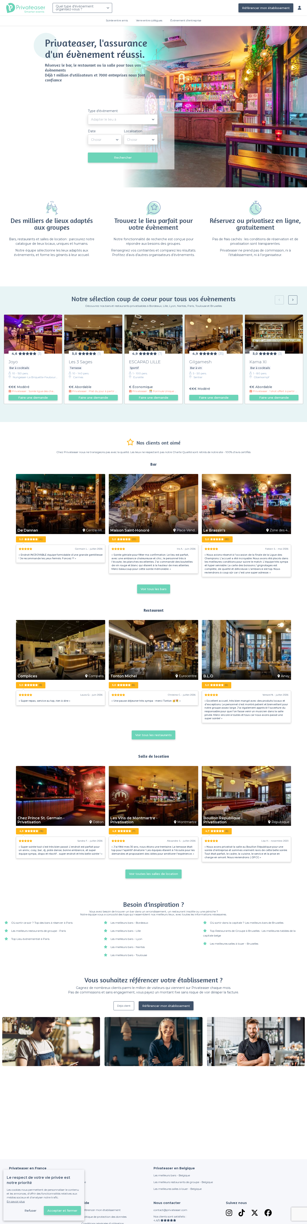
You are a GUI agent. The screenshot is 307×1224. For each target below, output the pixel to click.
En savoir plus (16, 1201)
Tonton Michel (123, 676)
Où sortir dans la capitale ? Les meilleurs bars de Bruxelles (246, 922)
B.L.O (208, 676)
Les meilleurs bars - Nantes (128, 947)
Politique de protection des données (104, 1216)
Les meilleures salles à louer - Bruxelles (234, 943)
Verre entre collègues (149, 20)
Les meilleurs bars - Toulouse (129, 955)
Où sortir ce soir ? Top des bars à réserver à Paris (42, 922)
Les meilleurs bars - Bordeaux (129, 922)
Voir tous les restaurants (153, 735)
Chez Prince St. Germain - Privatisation (41, 820)
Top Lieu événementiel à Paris (30, 939)
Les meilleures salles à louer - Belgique (178, 1188)
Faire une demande (33, 397)
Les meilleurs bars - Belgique (172, 1175)
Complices (27, 676)
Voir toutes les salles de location (153, 874)
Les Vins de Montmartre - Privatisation (134, 820)
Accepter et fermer (62, 1210)
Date (92, 131)
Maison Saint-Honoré (129, 530)
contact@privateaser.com (170, 1210)
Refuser (30, 1210)
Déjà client (124, 1005)
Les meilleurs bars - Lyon (126, 939)
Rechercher (123, 157)
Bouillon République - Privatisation (222, 820)
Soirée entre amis (117, 20)
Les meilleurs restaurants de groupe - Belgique (183, 1182)
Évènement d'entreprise (185, 20)
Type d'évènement (103, 111)
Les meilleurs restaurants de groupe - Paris (38, 930)
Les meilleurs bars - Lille (126, 930)
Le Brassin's (214, 530)
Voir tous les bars (154, 589)
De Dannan (28, 530)
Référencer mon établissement (266, 8)
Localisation (133, 131)
